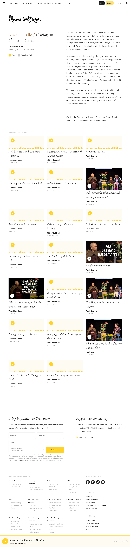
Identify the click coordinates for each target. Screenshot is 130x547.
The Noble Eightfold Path (60, 256)
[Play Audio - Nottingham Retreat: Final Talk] (26, 174)
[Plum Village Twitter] (98, 482)
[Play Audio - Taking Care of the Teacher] (26, 325)
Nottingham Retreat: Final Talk (25, 183)
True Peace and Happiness (22, 224)
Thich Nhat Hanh (27, 3)
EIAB (10, 499)
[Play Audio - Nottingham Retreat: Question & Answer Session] (65, 142)
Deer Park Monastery (73, 499)
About (17, 3)
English (118, 3)
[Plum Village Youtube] (103, 482)
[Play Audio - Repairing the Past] (104, 142)
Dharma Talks (20, 34)
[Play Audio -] (5, 541)
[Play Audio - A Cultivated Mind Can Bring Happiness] (26, 142)
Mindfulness (48, 3)
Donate (109, 3)
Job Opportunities (92, 509)
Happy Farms (90, 503)
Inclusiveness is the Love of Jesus (103, 224)
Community (59, 3)
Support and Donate (86, 437)
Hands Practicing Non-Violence (63, 375)
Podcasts (89, 529)
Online (68, 3)
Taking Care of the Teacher (23, 334)
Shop (101, 3)
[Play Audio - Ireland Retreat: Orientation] (65, 174)
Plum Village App (92, 526)
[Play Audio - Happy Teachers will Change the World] (26, 366)
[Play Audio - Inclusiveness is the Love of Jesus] (104, 215)
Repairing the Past (95, 151)
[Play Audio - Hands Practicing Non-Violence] (65, 366)
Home (10, 3)
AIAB (68, 481)
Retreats (39, 3)
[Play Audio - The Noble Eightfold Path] (65, 247)
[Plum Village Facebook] (88, 482)
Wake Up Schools (92, 500)
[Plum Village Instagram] (93, 482)
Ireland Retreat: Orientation (62, 183)
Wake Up (89, 497)
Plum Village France (15, 481)
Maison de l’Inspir (53, 481)
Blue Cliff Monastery (54, 499)
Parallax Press (90, 520)
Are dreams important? (98, 265)
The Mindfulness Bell (93, 523)
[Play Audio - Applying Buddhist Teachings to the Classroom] (65, 325)
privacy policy (23, 460)
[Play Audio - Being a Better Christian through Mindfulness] (65, 284)
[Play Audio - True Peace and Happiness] (26, 215)
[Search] (126, 3)
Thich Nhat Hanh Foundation (96, 506)
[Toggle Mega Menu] (4, 3)
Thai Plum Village (15, 518)
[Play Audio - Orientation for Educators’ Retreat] (65, 215)
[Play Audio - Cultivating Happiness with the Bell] (26, 247)
